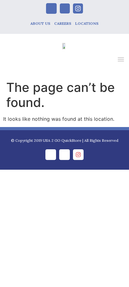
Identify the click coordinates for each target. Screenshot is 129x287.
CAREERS (62, 23)
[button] (121, 59)
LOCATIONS (87, 23)
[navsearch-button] (107, 60)
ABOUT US (40, 23)
